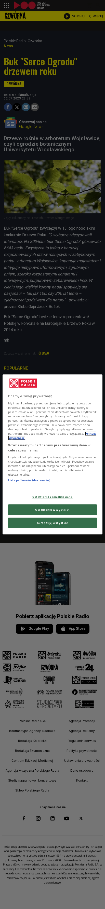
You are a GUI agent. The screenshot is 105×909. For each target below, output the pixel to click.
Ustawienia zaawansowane (52, 496)
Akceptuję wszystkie (52, 523)
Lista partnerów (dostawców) (29, 480)
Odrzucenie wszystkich (52, 509)
